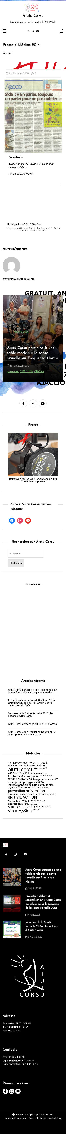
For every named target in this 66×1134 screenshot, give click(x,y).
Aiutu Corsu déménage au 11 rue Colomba (32, 724)
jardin (11, 782)
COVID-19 (22, 779)
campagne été (39, 773)
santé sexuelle (48, 794)
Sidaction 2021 (18, 801)
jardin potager (24, 782)
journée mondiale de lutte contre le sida (31, 785)
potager (44, 787)
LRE (25, 787)
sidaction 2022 (37, 801)
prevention (27, 371)
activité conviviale (29, 765)
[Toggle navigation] (4, 31)
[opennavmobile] (61, 31)
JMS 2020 (39, 782)
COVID (11, 779)
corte (49, 776)
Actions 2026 (21, 326)
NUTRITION (33, 787)
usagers (34, 804)
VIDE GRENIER (18, 807)
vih (40, 371)
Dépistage (34, 779)
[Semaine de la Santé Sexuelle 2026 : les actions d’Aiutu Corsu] (12, 930)
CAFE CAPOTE (25, 773)
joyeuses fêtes (15, 787)
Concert (42, 776)
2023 (44, 762)
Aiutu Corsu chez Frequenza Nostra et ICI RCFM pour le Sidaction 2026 (32, 733)
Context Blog (54, 1118)
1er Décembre (17, 762)
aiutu (42, 765)
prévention (35, 791)
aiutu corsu (13, 371)
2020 (29, 762)
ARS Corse (13, 773)
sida (36, 371)
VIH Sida (36, 810)
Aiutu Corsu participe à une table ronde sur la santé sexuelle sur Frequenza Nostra (32, 691)
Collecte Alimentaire (23, 776)
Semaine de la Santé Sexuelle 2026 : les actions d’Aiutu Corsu (30, 715)
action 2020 (14, 765)
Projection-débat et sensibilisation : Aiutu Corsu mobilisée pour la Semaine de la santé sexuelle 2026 (32, 350)
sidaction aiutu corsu (18, 804)
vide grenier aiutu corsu (40, 806)
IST (56, 779)
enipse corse (47, 779)
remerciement (33, 794)
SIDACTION (26, 797)
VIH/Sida (48, 371)
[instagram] (33, 31)
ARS (45, 768)
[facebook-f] (28, 31)
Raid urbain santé (16, 794)
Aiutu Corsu (33, 16)
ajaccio (38, 768)
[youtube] (37, 31)
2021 (36, 762)
